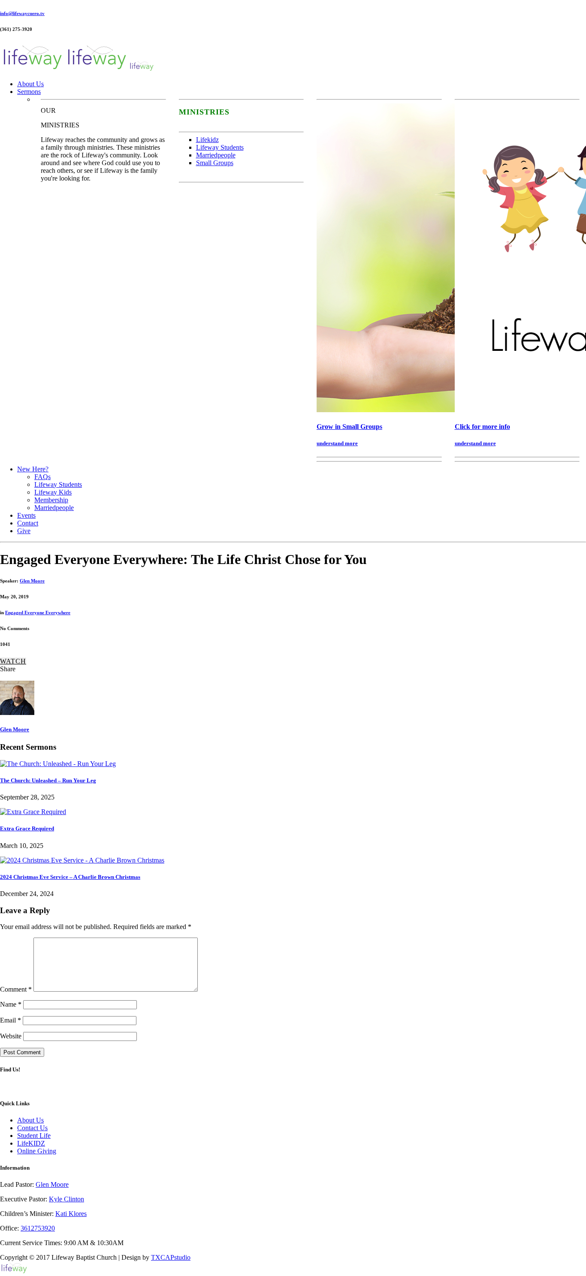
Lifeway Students (220, 147)
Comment (16, 989)
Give (23, 530)
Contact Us (32, 1127)
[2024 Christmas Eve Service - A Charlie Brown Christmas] (82, 860)
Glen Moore (32, 580)
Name (10, 1004)
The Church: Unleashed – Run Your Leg (48, 780)
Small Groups (214, 162)
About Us (30, 83)
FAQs (42, 476)
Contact (27, 523)
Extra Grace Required (27, 828)
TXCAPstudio (170, 1257)
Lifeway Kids (53, 492)
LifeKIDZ (31, 1143)
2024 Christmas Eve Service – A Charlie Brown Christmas (70, 877)
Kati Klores (71, 1213)
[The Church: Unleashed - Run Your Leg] (58, 763)
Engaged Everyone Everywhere (37, 612)
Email (10, 1020)
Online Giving (36, 1151)
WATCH (13, 661)
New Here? (32, 469)
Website (10, 1036)
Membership (51, 500)
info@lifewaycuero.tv (22, 13)
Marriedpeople (216, 155)
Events (26, 515)
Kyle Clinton (66, 1199)
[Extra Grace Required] (33, 811)
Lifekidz (207, 139)
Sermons (29, 91)
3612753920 (38, 1228)
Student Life (34, 1135)
